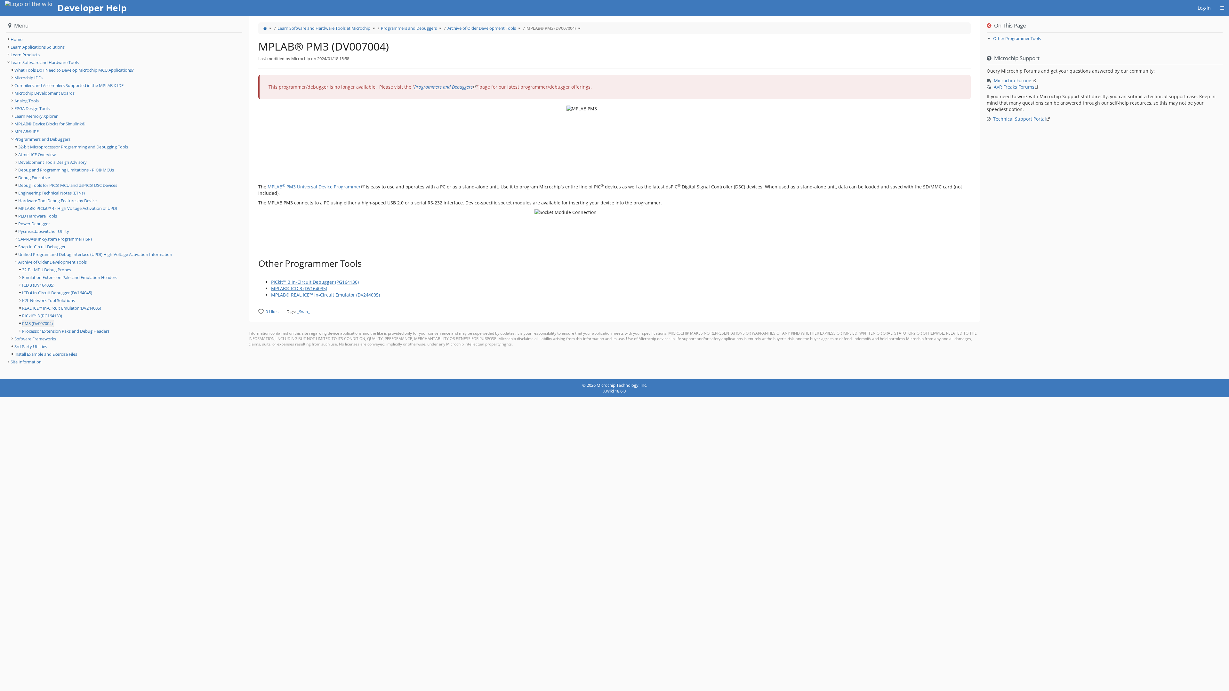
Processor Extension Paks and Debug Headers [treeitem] (65, 331)
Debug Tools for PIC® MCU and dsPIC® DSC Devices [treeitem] (67, 185)
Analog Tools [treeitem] (26, 101)
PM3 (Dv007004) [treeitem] (37, 323)
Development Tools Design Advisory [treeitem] (52, 162)
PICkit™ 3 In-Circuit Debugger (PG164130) (315, 282)
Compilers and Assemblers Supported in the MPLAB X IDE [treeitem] (69, 85)
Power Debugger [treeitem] (34, 223)
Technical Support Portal (1019, 119)
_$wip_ (303, 311)
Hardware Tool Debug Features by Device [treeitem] (57, 200)
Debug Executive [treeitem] (34, 177)
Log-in (1204, 8)
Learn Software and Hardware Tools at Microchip (323, 28)
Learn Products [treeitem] (25, 55)
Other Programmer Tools (1017, 38)
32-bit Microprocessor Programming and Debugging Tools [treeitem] (73, 147)
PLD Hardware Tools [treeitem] (37, 216)
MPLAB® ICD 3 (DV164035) (299, 288)
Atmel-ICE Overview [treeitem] (37, 154)
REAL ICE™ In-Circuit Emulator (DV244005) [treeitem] (61, 308)
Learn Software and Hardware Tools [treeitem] (45, 62)
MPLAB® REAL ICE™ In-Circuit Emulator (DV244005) (325, 295)
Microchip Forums (1013, 80)
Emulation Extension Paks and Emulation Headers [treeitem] (69, 277)
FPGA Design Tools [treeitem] (32, 108)
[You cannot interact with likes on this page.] (261, 311)
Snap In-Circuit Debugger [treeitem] (42, 247)
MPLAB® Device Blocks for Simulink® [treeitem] (49, 124)
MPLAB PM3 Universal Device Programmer (314, 187)
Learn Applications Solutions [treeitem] (38, 47)
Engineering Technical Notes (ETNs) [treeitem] (51, 193)
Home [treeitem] (16, 39)
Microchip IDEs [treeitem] (28, 78)
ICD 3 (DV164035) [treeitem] (38, 285)
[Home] (265, 28)
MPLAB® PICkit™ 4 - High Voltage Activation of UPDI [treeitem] (67, 208)
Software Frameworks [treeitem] (35, 339)
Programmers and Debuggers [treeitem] (42, 139)
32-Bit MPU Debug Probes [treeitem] (46, 270)
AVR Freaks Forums (1014, 87)
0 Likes (272, 311)
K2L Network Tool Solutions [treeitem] (48, 300)
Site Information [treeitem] (26, 362)
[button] (244, 197)
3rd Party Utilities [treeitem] (30, 346)
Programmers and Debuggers (409, 28)
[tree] (124, 39)
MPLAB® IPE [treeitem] (26, 131)
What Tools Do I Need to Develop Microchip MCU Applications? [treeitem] (74, 70)
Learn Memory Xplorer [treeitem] (36, 116)
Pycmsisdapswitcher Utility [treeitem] (43, 231)
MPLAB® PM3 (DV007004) (551, 28)
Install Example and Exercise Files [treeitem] (45, 354)
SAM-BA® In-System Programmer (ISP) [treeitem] (55, 239)
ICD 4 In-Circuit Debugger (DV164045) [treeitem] (57, 293)
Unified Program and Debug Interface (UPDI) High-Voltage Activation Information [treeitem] (95, 254)
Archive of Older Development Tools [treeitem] (52, 262)
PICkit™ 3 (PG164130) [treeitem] (42, 316)
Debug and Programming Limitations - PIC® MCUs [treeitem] (66, 170)
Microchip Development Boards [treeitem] (44, 93)
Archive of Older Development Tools (481, 28)
